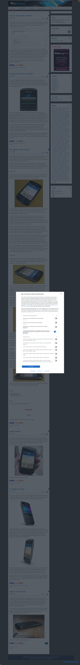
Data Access (40, 370)
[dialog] (40, 332)
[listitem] (40, 315)
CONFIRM (31, 366)
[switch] (55, 318)
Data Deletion (33, 370)
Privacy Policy (47, 370)
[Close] (61, 294)
